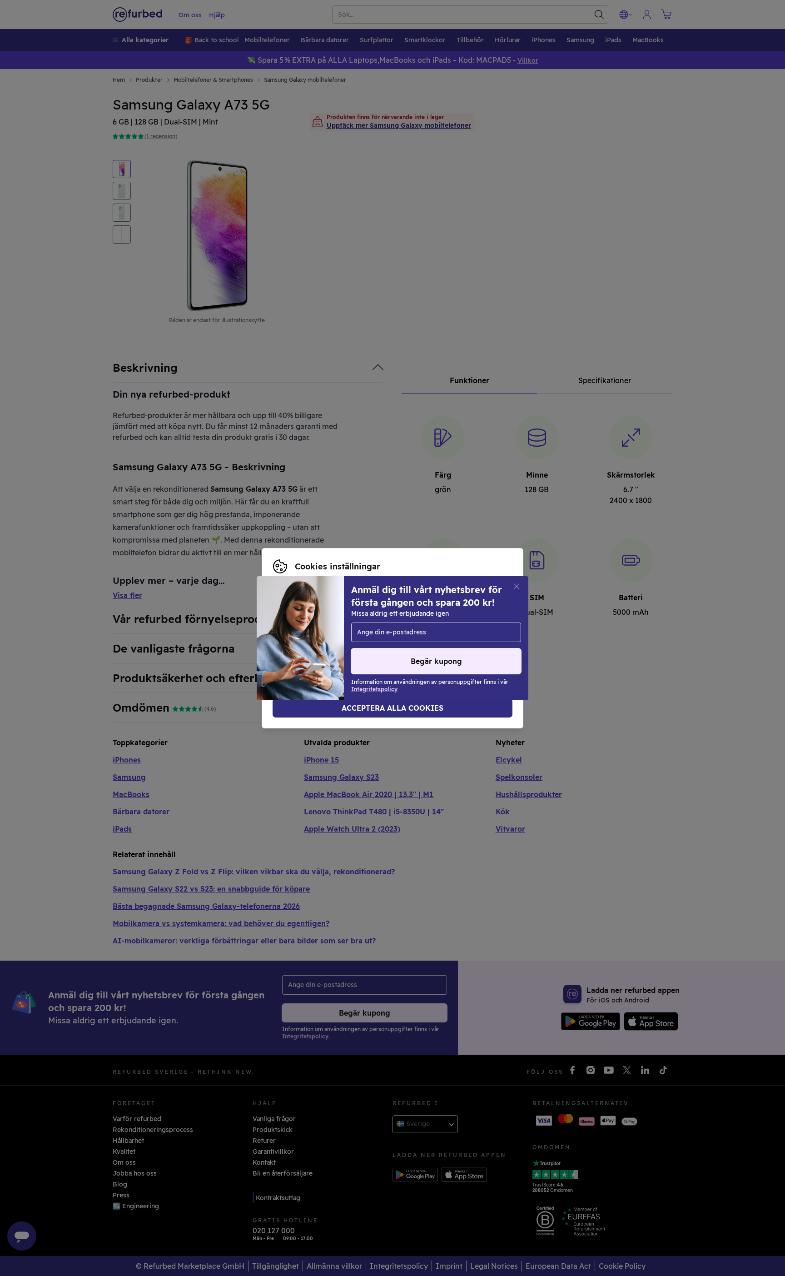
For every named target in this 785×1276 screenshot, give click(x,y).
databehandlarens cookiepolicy (323, 643)
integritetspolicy (432, 633)
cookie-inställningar (305, 633)
